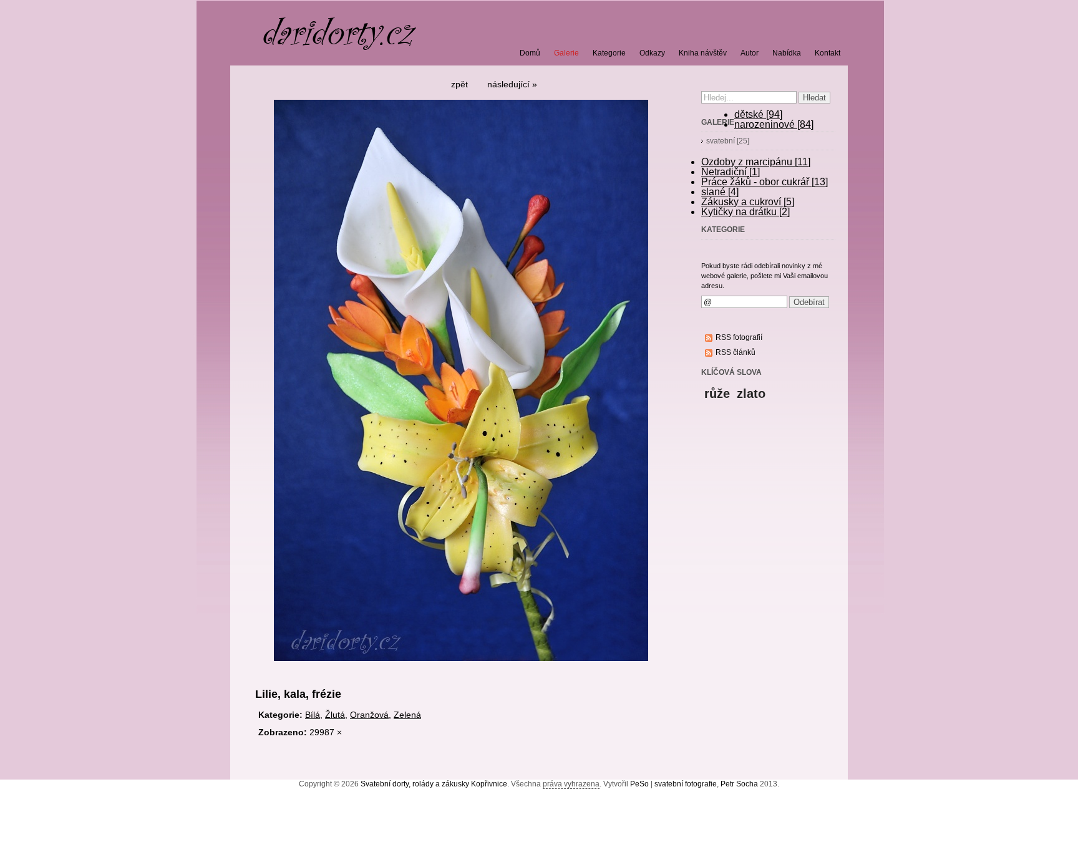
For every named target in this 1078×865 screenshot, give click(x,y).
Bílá (312, 715)
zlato (751, 393)
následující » (512, 84)
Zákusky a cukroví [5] (747, 201)
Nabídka (786, 53)
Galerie (566, 53)
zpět (459, 84)
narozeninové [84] (773, 124)
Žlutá (335, 715)
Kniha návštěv (703, 53)
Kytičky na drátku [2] (745, 211)
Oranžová (369, 715)
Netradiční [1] (730, 172)
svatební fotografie (685, 784)
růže (717, 393)
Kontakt (827, 53)
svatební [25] (727, 141)
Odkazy (652, 53)
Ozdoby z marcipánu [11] (755, 162)
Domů (530, 53)
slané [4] (720, 191)
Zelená (407, 715)
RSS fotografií (739, 337)
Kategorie (609, 53)
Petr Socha (739, 784)
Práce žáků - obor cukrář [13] (764, 181)
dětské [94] (758, 114)
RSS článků (735, 352)
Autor (750, 53)
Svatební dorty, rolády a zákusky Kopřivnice (434, 784)
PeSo (639, 784)
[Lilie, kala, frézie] (461, 665)
